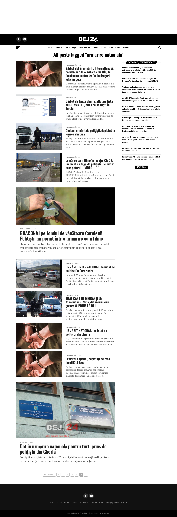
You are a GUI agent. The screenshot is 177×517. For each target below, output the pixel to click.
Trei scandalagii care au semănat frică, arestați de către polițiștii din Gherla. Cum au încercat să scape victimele (141, 89)
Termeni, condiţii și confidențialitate (113, 502)
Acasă (52, 502)
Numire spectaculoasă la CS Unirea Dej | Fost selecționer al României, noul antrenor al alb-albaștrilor (141, 109)
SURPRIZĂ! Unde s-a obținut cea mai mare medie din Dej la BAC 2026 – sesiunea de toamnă (140, 139)
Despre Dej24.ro (63, 502)
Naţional (126, 47)
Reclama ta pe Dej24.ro (88, 502)
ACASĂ (50, 47)
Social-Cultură (85, 47)
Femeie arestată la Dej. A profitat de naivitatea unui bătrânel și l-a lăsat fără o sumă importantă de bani (139, 70)
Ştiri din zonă (114, 47)
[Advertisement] (88, 17)
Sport (95, 47)
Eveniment (59, 47)
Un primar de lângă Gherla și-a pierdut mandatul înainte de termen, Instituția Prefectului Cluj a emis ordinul (138, 128)
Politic (104, 47)
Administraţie (71, 47)
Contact (74, 502)
